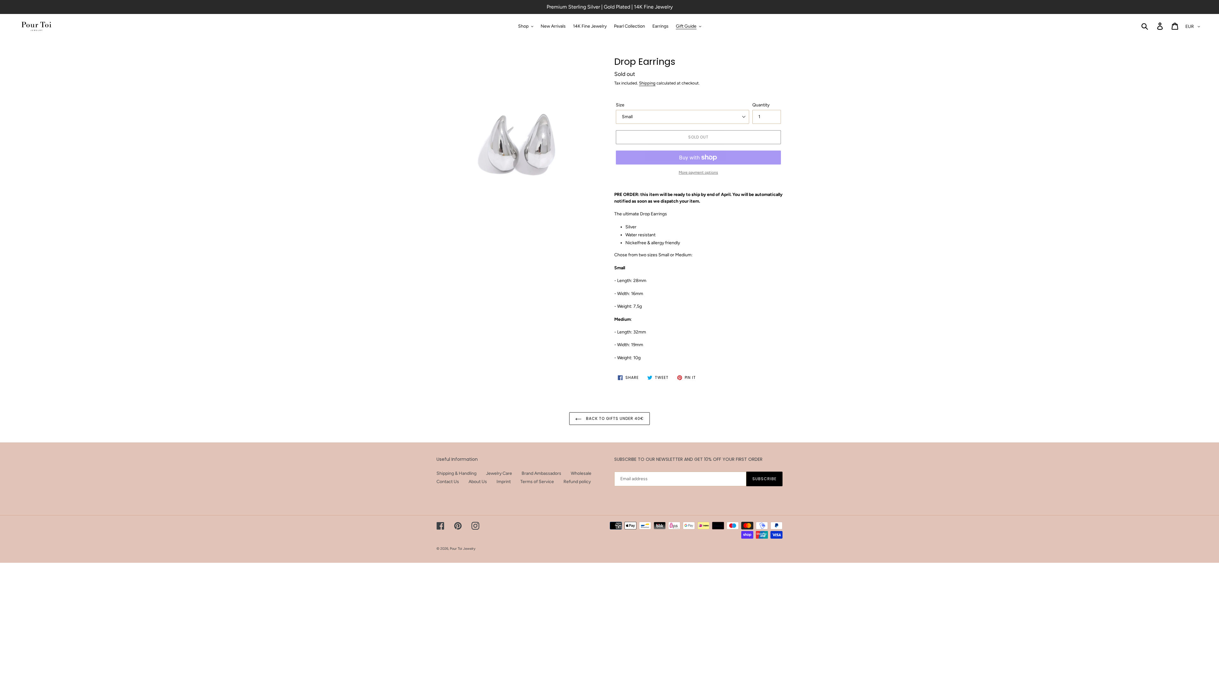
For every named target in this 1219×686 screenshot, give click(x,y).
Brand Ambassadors (541, 473)
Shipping (647, 83)
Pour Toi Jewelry (463, 549)
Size (620, 105)
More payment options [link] (698, 172)
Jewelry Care (499, 473)
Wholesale (581, 473)
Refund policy (577, 481)
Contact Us (447, 481)
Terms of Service (537, 481)
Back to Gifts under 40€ (614, 418)
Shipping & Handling (456, 473)
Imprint (503, 481)
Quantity (760, 105)
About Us (478, 481)
